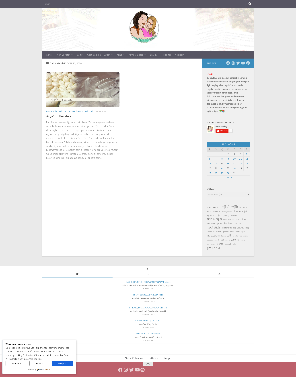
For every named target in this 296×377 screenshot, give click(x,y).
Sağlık (80, 54)
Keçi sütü (213, 227)
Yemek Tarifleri (136, 54)
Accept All (62, 363)
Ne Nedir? (180, 54)
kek (244, 219)
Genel (49, 54)
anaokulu (243, 207)
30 (228, 173)
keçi (208, 223)
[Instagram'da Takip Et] (233, 63)
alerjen (211, 207)
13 (209, 163)
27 (209, 173)
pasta (232, 231)
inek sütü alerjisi (234, 219)
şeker (234, 244)
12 (246, 158)
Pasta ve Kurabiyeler (141, 295)
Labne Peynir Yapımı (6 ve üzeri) (148, 337)
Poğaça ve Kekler (163, 282)
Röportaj (166, 54)
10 (234, 158)
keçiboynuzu (217, 223)
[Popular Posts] (77, 274)
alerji (221, 207)
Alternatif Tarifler (144, 334)
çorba (220, 243)
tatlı (229, 235)
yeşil (222, 239)
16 (228, 163)
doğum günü (221, 215)
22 (222, 168)
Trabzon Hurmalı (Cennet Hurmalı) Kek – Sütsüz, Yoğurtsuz (148, 285)
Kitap (119, 54)
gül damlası (232, 215)
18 (240, 163)
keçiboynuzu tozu (232, 223)
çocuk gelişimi (211, 244)
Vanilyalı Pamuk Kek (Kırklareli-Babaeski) (148, 311)
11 (240, 158)
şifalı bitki (213, 248)
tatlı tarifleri (237, 236)
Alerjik (232, 207)
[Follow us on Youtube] (243, 63)
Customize (16, 363)
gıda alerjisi (214, 219)
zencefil (243, 240)
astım (209, 211)
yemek (217, 240)
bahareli (216, 211)
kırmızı (209, 231)
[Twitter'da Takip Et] (238, 63)
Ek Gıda (154, 54)
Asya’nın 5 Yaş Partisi (148, 324)
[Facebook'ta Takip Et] (228, 63)
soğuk (243, 232)
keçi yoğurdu (238, 227)
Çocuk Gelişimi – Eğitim (98, 54)
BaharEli (48, 3)
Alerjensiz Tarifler (56, 111)
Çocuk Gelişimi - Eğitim (144, 321)
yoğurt (227, 240)
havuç (225, 220)
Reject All (39, 363)
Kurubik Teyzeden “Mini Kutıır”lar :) (148, 298)
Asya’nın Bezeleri (58, 116)
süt (208, 235)
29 (222, 173)
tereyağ (245, 236)
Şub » (229, 177)
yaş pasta (210, 240)
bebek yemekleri (227, 211)
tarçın (223, 236)
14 (216, 163)
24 (234, 168)
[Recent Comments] (218, 274)
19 (246, 163)
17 (234, 163)
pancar (225, 232)
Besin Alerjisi (149, 282)
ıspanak (227, 244)
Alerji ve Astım (63, 54)
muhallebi (217, 231)
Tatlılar (72, 111)
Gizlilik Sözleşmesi (134, 358)
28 (216, 173)
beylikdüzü (211, 215)
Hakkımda (153, 358)
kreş (247, 227)
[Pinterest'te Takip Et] (248, 63)
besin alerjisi (240, 211)
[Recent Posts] (148, 274)
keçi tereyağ (226, 227)
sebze (238, 231)
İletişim (167, 358)
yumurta (235, 239)
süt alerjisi (215, 235)
